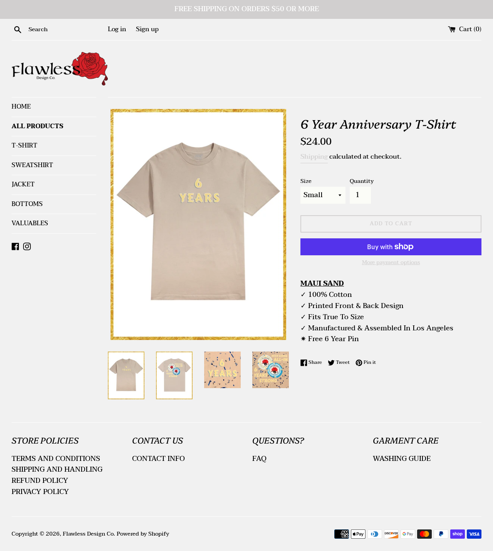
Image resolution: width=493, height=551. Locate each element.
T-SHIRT (24, 145)
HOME (21, 106)
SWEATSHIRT (32, 165)
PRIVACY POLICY (40, 492)
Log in (117, 29)
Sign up (147, 29)
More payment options (391, 262)
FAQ (259, 459)
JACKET (23, 184)
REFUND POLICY (40, 481)
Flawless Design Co (88, 534)
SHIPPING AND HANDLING (57, 470)
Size (306, 181)
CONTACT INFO (158, 459)
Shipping (314, 156)
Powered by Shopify (143, 534)
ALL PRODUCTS (38, 126)
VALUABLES (30, 223)
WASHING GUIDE (402, 459)
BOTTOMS (27, 204)
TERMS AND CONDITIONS (56, 459)
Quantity (362, 181)
